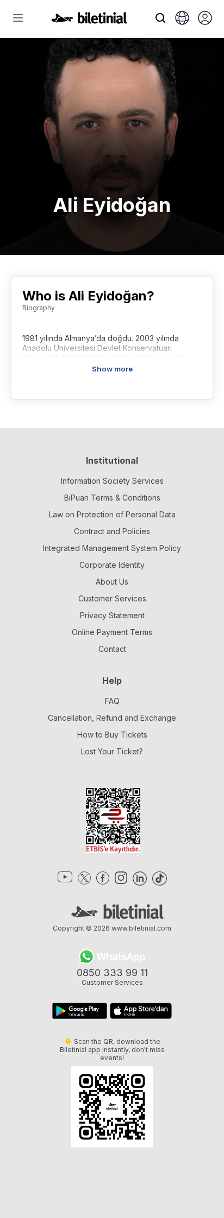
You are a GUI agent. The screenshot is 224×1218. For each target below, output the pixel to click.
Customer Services (112, 598)
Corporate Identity (112, 564)
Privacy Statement (112, 615)
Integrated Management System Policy (112, 548)
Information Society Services (112, 480)
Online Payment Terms (112, 632)
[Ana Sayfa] (89, 20)
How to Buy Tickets (112, 734)
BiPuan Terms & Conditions (112, 497)
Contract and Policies (112, 531)
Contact (112, 648)
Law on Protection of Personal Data (112, 514)
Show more (112, 368)
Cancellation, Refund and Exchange (112, 717)
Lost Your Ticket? (112, 751)
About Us (112, 581)
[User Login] (205, 19)
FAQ (112, 701)
